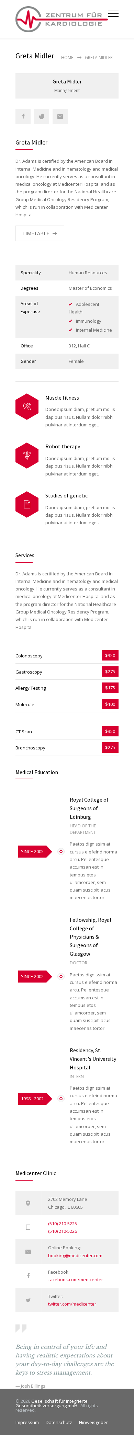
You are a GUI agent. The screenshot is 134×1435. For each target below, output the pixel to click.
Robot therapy (62, 446)
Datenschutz (59, 1422)
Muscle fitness (62, 397)
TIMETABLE (35, 233)
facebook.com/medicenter (75, 1279)
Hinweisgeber (93, 1422)
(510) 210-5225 (62, 1223)
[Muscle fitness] (26, 406)
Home (67, 57)
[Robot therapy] (26, 455)
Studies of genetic (66, 495)
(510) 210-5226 (62, 1231)
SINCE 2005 (32, 851)
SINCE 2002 (32, 976)
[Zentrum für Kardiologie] (61, 19)
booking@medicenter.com (75, 1255)
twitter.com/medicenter (72, 1304)
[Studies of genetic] (26, 504)
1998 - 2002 (32, 1098)
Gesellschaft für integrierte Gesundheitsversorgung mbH (51, 1403)
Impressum (27, 1422)
